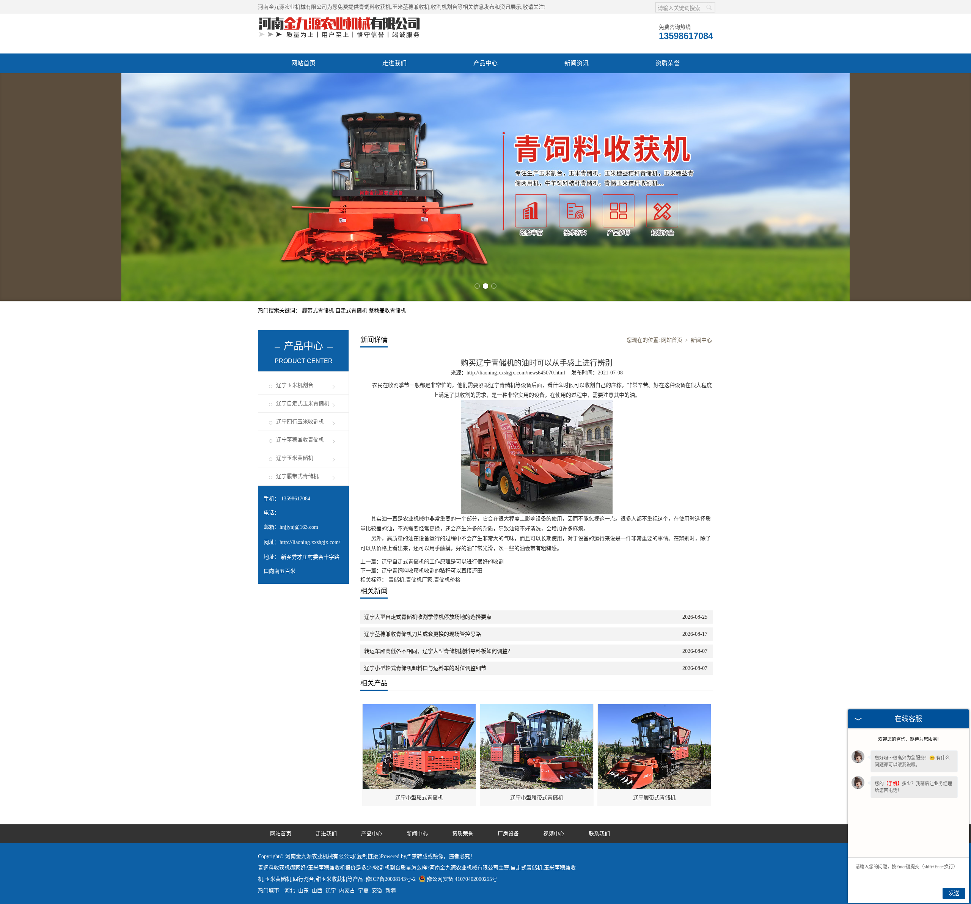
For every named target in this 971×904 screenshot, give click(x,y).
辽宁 (330, 890)
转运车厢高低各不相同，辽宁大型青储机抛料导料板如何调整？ (438, 651)
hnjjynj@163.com (299, 527)
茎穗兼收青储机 (387, 310)
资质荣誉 (667, 63)
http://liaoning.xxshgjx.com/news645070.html (516, 373)
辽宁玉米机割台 (294, 385)
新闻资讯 (576, 63)
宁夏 (363, 890)
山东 (303, 890)
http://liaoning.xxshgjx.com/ (310, 542)
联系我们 (599, 833)
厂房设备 (508, 833)
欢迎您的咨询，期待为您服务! (908, 739)
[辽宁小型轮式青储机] (419, 708)
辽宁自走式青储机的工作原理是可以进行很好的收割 (443, 561)
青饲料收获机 (375, 7)
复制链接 (367, 856)
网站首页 (303, 63)
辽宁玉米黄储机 (294, 458)
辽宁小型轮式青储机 (419, 797)
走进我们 (394, 63)
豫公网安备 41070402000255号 (462, 879)
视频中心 (553, 833)
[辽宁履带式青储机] (655, 708)
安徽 (377, 890)
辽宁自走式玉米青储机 (302, 403)
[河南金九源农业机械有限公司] (339, 17)
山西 (317, 890)
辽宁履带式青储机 (297, 476)
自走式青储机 (352, 310)
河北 (289, 890)
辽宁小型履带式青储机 (536, 797)
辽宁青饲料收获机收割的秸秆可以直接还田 (432, 571)
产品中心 (485, 63)
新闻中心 (701, 340)
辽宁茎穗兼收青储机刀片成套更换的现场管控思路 (422, 634)
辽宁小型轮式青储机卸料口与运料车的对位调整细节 (425, 668)
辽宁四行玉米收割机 (300, 421)
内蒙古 (347, 890)
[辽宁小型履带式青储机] (537, 708)
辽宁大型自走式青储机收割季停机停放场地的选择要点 (428, 617)
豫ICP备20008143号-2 (391, 879)
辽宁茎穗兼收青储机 (300, 440)
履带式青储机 (318, 310)
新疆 (390, 890)
